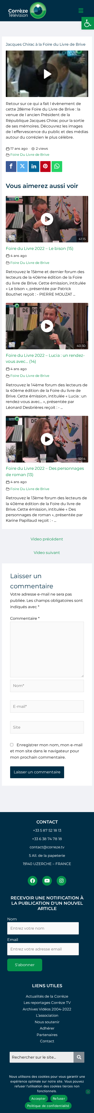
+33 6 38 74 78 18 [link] (47, 839)
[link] (87, 23)
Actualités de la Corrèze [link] (47, 996)
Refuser (59, 1098)
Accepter (38, 1098)
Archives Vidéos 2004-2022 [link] (47, 1009)
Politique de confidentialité (48, 1106)
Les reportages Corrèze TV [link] (47, 1002)
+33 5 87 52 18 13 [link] (47, 830)
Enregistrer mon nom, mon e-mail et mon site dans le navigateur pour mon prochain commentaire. (46, 751)
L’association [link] (47, 1015)
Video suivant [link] (47, 552)
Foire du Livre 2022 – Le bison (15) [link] (40, 248)
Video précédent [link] (47, 539)
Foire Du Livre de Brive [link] (29, 154)
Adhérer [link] (47, 1028)
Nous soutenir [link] (47, 1022)
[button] (81, 10)
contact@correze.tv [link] (47, 847)
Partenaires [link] (47, 1034)
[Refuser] (88, 1091)
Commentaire (25, 618)
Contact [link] (47, 1041)
